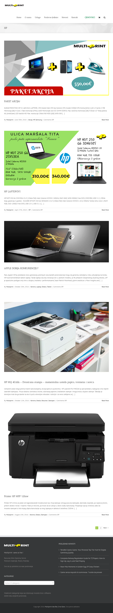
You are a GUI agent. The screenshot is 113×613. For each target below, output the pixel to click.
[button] (104, 17)
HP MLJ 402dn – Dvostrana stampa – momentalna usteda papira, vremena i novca (49, 382)
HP (34, 120)
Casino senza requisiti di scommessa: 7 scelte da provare (81, 572)
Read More (105, 120)
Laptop (38, 287)
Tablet (49, 287)
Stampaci (51, 400)
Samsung (39, 120)
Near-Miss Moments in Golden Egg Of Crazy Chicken (79, 567)
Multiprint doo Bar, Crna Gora (55, 607)
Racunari (45, 400)
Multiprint (9, 120)
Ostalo (44, 287)
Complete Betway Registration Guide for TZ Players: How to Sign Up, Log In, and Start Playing (82, 559)
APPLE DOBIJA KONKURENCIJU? (21, 268)
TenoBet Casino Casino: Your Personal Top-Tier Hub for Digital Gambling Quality (83, 551)
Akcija (30, 120)
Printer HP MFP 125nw (16, 496)
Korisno (33, 287)
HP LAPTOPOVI (12, 191)
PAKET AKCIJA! (12, 101)
